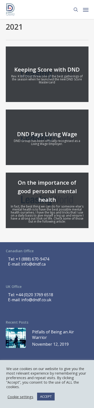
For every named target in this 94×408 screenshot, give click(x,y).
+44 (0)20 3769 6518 (34, 294)
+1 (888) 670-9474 (32, 259)
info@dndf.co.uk (36, 299)
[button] (85, 9)
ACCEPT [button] (46, 396)
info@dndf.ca (33, 264)
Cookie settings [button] (20, 396)
